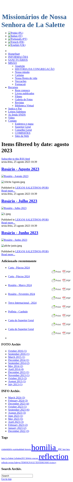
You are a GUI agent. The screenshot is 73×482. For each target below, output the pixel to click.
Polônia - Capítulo (18, 311)
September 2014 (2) (18, 363)
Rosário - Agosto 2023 (20, 169)
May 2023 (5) (15, 418)
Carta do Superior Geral (21, 320)
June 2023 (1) (15, 415)
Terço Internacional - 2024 (22, 302)
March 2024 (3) (16, 397)
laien (3, 458)
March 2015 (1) (16, 357)
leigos (29, 458)
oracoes (35, 458)
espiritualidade (19, 449)
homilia (44, 447)
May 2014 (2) (15, 366)
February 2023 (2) (18, 425)
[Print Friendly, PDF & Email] (61, 273)
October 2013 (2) (17, 378)
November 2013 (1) (18, 375)
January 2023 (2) (17, 428)
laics (68, 449)
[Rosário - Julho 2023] (13, 208)
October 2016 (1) (17, 351)
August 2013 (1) (17, 381)
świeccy (53, 462)
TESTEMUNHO (42, 462)
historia (28, 449)
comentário (7, 449)
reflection (53, 456)
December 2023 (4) (18, 403)
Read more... (8, 190)
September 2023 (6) (18, 409)
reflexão (4, 462)
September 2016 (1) (18, 354)
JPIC (60, 449)
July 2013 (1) (15, 384)
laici (64, 449)
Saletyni (17, 462)
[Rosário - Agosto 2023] (14, 176)
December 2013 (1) (18, 372)
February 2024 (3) (18, 400)
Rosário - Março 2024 (20, 285)
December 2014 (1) (18, 360)
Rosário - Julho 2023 (19, 201)
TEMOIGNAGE (28, 462)
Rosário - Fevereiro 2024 (21, 294)
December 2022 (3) (18, 431)
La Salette (10, 458)
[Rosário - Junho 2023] (14, 239)
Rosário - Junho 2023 (19, 233)
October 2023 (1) (17, 406)
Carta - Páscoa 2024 (19, 267)
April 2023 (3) (16, 421)
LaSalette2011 (20, 458)
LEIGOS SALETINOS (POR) (32, 187)
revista (11, 462)
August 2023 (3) (17, 412)
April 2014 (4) (16, 369)
